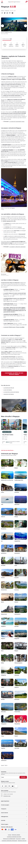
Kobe (15, 565)
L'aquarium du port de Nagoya (10, 314)
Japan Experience (5, 801)
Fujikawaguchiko (18, 480)
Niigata (16, 650)
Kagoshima (17, 541)
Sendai (3, 699)
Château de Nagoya (10, 135)
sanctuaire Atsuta (6, 144)
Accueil (2, 765)
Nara (2, 650)
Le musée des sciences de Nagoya (11, 392)
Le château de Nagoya (8, 289)
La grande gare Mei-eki (8, 387)
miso (11, 243)
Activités (3, 820)
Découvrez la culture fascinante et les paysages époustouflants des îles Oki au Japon (7, 480)
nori (24, 228)
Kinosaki (3, 565)
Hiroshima (3, 528)
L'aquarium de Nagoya (8, 394)
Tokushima (17, 723)
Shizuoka (3, 711)
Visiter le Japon (4, 824)
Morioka (16, 626)
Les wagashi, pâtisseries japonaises (17, 246)
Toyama (3, 748)
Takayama (3, 723)
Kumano (16, 589)
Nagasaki (16, 638)
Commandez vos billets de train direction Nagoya (14, 373)
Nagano (3, 638)
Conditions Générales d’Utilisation (9, 840)
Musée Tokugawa (7, 309)
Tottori (16, 736)
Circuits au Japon (5, 805)
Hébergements (4, 816)
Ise (2, 541)
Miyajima (3, 626)
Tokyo (2, 736)
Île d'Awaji (17, 528)
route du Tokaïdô (14, 86)
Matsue (16, 602)
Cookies (23, 838)
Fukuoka (16, 492)
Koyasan (16, 577)
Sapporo (16, 687)
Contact (9, 834)
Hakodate (16, 504)
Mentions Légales (16, 834)
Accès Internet (4, 812)
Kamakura (3, 553)
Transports (3, 808)
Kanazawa (17, 553)
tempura (20, 227)
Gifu (2, 504)
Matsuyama (17, 614)
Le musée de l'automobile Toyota (16, 121)
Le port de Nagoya (7, 389)
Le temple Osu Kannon (8, 319)
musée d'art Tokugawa (7, 149)
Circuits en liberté (7, 432)
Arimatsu (3, 218)
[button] (11, 27)
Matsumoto (4, 614)
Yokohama (3, 760)
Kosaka (3, 577)
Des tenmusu (5, 275)
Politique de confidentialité (9, 838)
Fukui (2, 492)
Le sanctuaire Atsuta (8, 303)
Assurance (18, 838)
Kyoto (2, 602)
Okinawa (16, 675)
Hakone (3, 516)
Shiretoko (16, 699)
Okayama (3, 675)
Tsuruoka (16, 748)
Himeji (16, 516)
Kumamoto (4, 589)
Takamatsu (17, 711)
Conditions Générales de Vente (14, 836)
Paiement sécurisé (22, 840)
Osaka (2, 687)
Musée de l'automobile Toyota (14, 310)
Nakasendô (7, 89)
